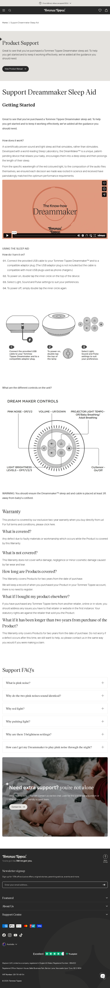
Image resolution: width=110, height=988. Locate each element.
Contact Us (16, 807)
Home (5, 22)
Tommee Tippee (15, 981)
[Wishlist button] (100, 10)
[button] (3, 10)
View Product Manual (14, 69)
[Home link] (54, 10)
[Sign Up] (104, 884)
